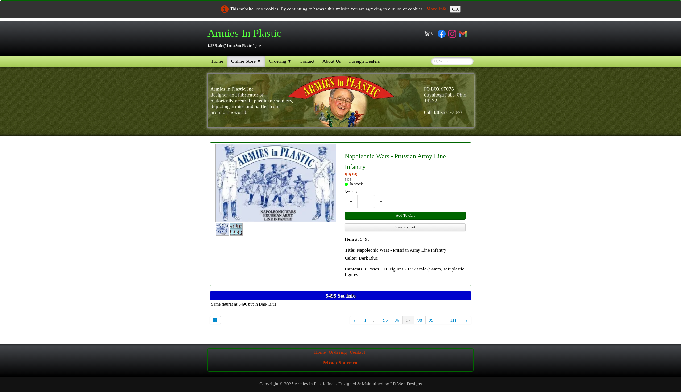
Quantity (351, 191)
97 (408, 320)
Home (217, 61)
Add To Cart (405, 216)
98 (419, 320)
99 (431, 320)
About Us (331, 61)
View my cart (405, 227)
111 (453, 320)
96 (397, 320)
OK (455, 9)
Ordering (280, 61)
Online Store (246, 61)
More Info (436, 8)
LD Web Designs (406, 383)
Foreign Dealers (364, 61)
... (374, 320)
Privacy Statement (340, 362)
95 (385, 320)
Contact (307, 61)
